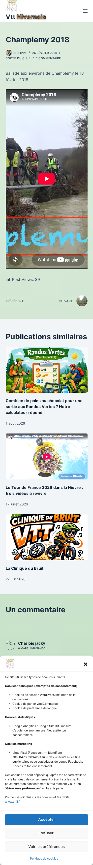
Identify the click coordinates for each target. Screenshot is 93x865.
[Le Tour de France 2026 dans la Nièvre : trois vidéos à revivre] (47, 456)
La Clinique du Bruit (24, 568)
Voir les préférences (46, 846)
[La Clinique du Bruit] (47, 537)
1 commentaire (48, 58)
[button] (85, 664)
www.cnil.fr (13, 801)
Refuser (46, 833)
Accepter (46, 819)
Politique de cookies (44, 858)
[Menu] (85, 11)
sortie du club (18, 58)
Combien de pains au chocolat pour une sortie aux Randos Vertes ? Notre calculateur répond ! (44, 406)
